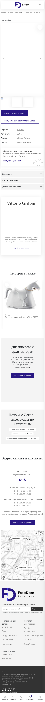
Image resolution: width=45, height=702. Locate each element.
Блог (4, 631)
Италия (20, 129)
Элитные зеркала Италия (22, 434)
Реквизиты (7, 654)
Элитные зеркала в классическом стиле (23, 438)
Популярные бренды (33, 635)
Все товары (29, 624)
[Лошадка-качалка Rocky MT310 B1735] (22, 295)
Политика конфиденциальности (13, 672)
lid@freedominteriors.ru (22, 475)
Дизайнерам (8, 639)
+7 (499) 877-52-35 (22, 471)
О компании (7, 627)
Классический (24, 142)
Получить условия (22, 375)
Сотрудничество (9, 635)
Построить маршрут (22, 522)
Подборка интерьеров (29, 629)
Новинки (28, 639)
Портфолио (7, 644)
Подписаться (37, 609)
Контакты (6, 658)
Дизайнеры (29, 644)
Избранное (30, 699)
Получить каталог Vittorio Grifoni (20, 120)
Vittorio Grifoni (23, 138)
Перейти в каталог (21, 248)
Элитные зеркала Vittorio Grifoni (22, 429)
